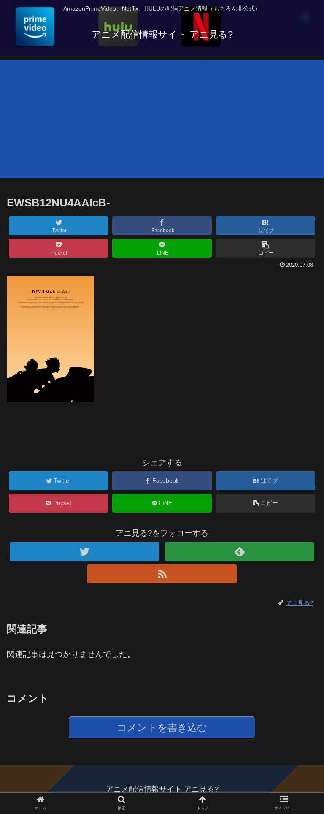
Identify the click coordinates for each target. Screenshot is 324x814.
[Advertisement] (162, 119)
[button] (299, 718)
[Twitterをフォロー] (84, 551)
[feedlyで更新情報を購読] (239, 551)
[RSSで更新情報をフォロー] (161, 573)
